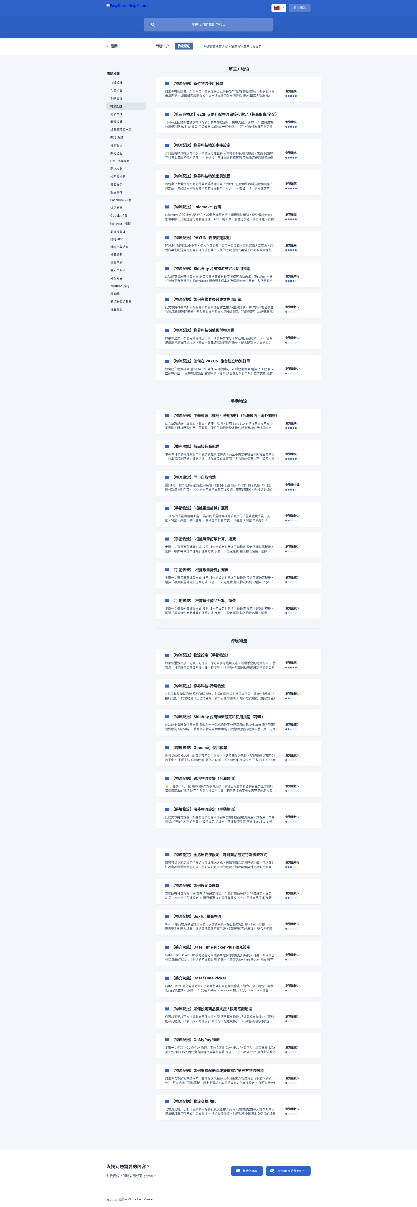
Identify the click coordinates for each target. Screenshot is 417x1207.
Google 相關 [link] (118, 215)
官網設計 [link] (116, 82)
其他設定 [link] (116, 145)
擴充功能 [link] (116, 153)
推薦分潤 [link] (116, 254)
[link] (238, 89)
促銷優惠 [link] (116, 98)
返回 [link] (114, 46)
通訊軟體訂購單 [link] (121, 301)
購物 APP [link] (116, 239)
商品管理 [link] (116, 114)
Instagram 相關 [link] (120, 223)
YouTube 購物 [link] (119, 286)
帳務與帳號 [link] (118, 176)
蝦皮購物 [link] (116, 192)
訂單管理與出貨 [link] (121, 129)
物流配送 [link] (116, 106)
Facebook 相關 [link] (120, 200)
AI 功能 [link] (115, 294)
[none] (127, 8)
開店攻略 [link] (116, 168)
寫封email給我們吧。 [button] (291, 1170)
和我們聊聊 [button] (250, 1170)
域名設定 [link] (116, 184)
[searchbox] (208, 24)
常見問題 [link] (116, 208)
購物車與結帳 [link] (119, 247)
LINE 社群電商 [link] (119, 161)
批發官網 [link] (116, 262)
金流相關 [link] (116, 90)
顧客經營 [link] (116, 122)
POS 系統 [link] (116, 137)
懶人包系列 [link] (118, 270)
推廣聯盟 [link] (116, 309)
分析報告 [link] (116, 278)
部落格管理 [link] (118, 231)
